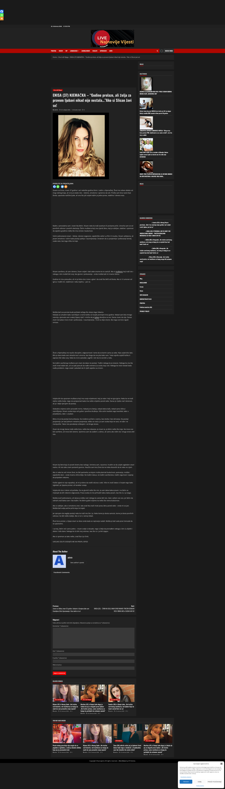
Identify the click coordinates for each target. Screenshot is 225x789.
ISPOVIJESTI (103, 51)
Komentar (60, 626)
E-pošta (60, 658)
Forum (141, 287)
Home (141, 291)
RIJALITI (95, 51)
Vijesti (61, 51)
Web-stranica (57, 665)
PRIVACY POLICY (144, 311)
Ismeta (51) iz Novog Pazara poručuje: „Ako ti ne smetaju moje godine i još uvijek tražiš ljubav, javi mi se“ (155, 224)
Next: (114, 608)
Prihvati (186, 782)
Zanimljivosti (85, 51)
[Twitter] (62, 186)
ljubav (97, 317)
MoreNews (122, 761)
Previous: (71, 608)
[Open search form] (157, 51)
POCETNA (53, 51)
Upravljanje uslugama (186, 777)
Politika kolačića (200, 785)
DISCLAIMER (143, 283)
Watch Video (169, 51)
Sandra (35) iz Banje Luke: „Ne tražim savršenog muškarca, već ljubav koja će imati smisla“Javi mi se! (121, 706)
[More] (65, 186)
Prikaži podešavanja (214, 782)
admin (56, 110)
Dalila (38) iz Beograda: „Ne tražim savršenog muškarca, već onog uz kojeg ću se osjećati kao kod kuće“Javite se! (156, 242)
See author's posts (77, 562)
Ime (58, 651)
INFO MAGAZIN (144, 295)
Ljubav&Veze (74, 51)
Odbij (199, 782)
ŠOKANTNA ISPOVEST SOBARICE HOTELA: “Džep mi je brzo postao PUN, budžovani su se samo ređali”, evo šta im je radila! (156, 133)
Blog (141, 279)
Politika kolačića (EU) (146, 307)
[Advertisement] (52, 12)
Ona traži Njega (58, 90)
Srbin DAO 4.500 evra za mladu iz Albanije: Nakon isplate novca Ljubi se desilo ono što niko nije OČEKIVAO (154, 154)
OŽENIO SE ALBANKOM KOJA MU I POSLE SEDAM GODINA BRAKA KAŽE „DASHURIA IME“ (156, 92)
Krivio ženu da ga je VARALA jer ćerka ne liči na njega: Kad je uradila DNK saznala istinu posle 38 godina (155, 112)
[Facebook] (54, 186)
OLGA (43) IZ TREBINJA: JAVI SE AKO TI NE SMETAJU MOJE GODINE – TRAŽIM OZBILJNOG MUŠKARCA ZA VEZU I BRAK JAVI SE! (155, 233)
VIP (66, 51)
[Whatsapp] (57, 186)
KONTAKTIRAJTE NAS (146, 299)
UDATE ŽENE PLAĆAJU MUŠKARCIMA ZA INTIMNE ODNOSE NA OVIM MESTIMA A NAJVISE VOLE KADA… (156, 175)
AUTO (110, 51)
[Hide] (0, 22)
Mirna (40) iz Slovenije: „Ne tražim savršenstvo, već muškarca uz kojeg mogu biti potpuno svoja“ (156, 259)
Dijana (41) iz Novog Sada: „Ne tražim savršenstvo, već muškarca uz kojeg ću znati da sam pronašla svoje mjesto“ (65, 706)
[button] (221, 764)
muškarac (119, 271)
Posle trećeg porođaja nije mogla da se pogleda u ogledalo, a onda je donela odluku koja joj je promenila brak (67, 747)
